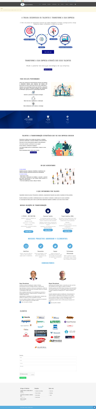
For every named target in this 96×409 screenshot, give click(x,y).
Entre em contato (33, 152)
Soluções (49, 4)
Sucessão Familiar (37, 397)
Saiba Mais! (29, 231)
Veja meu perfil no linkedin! (55, 302)
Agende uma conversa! (48, 69)
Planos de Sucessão (37, 393)
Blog (58, 4)
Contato (67, 4)
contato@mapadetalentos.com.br (72, 1)
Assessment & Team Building (39, 390)
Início (40, 4)
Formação (71, 4)
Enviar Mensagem (23, 377)
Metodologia (54, 4)
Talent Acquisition (37, 395)
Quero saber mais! (48, 52)
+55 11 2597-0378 (63, 1)
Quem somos (44, 4)
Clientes (62, 4)
